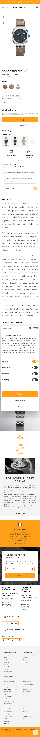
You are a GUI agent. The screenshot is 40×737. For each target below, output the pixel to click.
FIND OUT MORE (20, 513)
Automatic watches (28, 689)
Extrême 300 (7, 667)
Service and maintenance (10, 708)
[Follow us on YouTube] (16, 640)
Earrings (25, 662)
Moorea (6, 669)
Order (18, 119)
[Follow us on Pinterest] (12, 640)
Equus (5, 674)
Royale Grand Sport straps (10, 694)
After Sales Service (8, 711)
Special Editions (27, 716)
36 (4, 103)
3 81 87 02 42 (27, 600)
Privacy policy (9, 731)
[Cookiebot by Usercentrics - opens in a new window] (29, 328)
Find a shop (7, 721)
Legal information (13, 729)
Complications (26, 687)
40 (11, 103)
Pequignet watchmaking (29, 714)
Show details (29, 388)
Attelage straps (8, 687)
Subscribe (20, 575)
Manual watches (27, 691)
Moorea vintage (8, 671)
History (25, 711)
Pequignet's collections (10, 652)
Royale (5, 657)
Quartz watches (27, 694)
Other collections (8, 676)
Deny (20, 407)
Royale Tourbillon (8, 659)
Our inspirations (8, 703)
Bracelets (25, 657)
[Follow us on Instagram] (8, 640)
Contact (5, 729)
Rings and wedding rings (29, 655)
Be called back (18, 125)
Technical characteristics (12, 322)
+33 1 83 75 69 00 (8, 598)
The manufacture (27, 708)
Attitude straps (8, 696)
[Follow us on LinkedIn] (20, 640)
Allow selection (20, 400)
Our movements (27, 681)
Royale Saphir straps (9, 701)
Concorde (6, 655)
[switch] (35, 367)
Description (6, 199)
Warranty (6, 714)
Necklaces (25, 659)
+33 (23, 600)
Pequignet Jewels (27, 652)
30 (20, 103)
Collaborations (27, 718)
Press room (6, 723)
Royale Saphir (7, 662)
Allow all (20, 394)
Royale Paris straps (8, 698)
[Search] (7, 7)
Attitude (6, 664)
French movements (28, 684)
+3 (32, 141)
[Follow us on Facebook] (4, 640)
